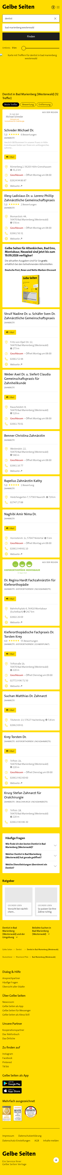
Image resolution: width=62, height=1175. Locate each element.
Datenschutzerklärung (29, 1135)
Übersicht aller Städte (13, 986)
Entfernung (44, 104)
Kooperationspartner (13, 1030)
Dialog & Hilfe (11, 972)
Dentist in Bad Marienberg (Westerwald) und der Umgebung (13, 932)
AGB (36, 1140)
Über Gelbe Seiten (14, 996)
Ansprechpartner (11, 978)
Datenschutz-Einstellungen (16, 1140)
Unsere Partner (12, 1024)
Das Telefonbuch (10, 1034)
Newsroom (8, 1002)
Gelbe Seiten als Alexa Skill (15, 1014)
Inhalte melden (51, 1140)
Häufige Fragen (10, 982)
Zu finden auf (11, 1047)
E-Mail (11, 157)
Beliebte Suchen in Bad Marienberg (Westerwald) (41, 931)
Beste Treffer (10, 104)
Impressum (8, 1135)
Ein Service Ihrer (14, 1163)
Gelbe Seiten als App (12, 1006)
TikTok (5, 1066)
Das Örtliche (8, 1038)
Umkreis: (9, 47)
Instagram (7, 1053)
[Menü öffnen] (58, 7)
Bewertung (28, 104)
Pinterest (7, 1062)
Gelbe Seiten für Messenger (16, 1010)
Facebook (7, 1058)
